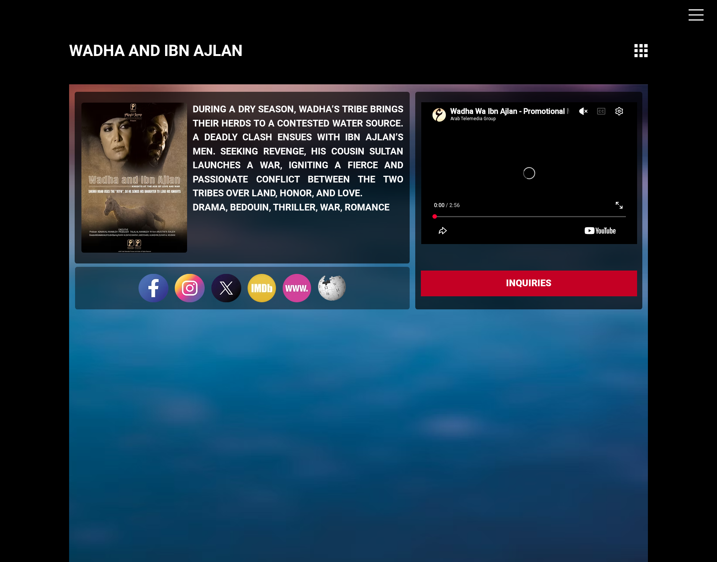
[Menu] (696, 15)
